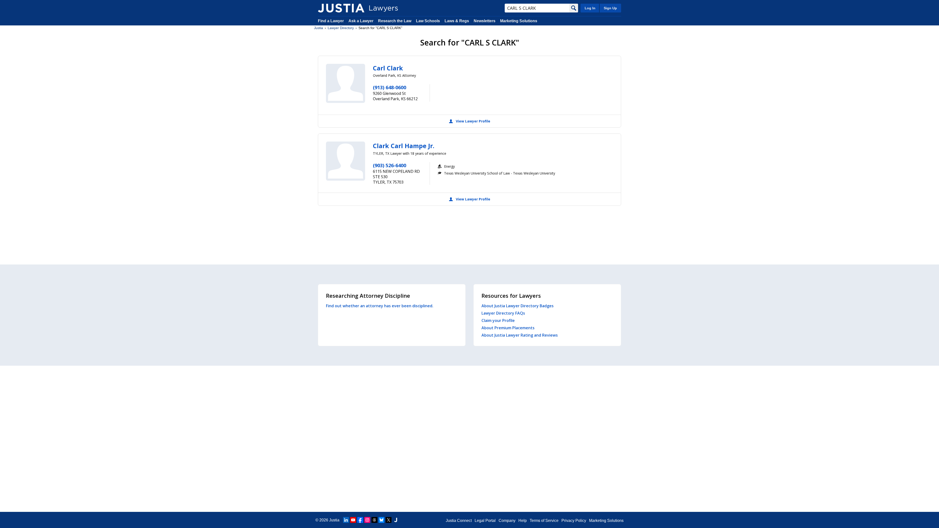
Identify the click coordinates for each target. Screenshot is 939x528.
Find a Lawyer (331, 21)
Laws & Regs (457, 21)
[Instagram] (367, 520)
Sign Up (610, 8)
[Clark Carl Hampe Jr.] (345, 161)
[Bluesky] (381, 520)
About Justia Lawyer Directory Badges (517, 305)
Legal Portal (485, 520)
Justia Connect (459, 520)
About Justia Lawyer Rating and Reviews (519, 335)
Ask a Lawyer (361, 21)
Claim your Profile (498, 320)
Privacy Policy (573, 520)
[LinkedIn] (346, 520)
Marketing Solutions (518, 21)
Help (522, 520)
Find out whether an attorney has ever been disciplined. (379, 305)
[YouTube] (353, 520)
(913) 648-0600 (389, 87)
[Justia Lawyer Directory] (341, 8)
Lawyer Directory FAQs (503, 313)
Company (507, 520)
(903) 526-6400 (389, 165)
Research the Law (394, 21)
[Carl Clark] (345, 83)
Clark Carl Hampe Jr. (403, 146)
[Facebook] (360, 520)
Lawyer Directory (341, 28)
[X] (388, 520)
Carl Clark (388, 68)
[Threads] (374, 520)
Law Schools (428, 21)
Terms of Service (544, 520)
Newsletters (484, 21)
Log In (590, 8)
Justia (318, 28)
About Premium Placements (508, 327)
